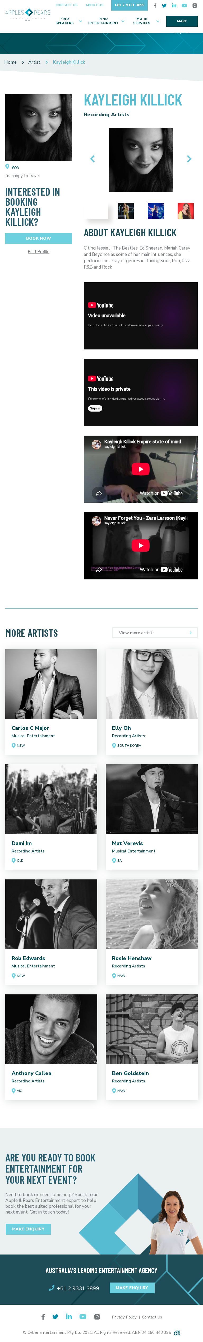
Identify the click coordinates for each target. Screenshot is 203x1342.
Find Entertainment (103, 21)
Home (10, 62)
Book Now (38, 238)
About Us (94, 5)
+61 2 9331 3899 (129, 5)
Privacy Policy (124, 1317)
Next (188, 159)
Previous (94, 159)
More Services (141, 21)
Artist (34, 62)
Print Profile (38, 251)
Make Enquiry (182, 23)
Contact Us (67, 5)
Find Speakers (65, 21)
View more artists (137, 633)
